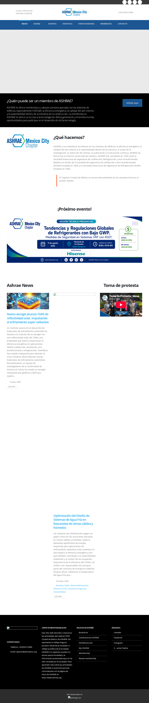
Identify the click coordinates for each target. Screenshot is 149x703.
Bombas (59, 585)
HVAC (64, 588)
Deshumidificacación (79, 585)
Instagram (118, 643)
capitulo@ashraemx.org (26, 652)
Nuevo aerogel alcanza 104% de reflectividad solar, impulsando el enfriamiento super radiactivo (28, 318)
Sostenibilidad (59, 592)
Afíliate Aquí (132, 103)
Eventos (52, 24)
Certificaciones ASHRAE (89, 637)
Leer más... (12, 387)
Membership (84, 653)
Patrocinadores (86, 24)
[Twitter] (129, 2)
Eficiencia (57, 588)
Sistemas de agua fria (77, 588)
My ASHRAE (84, 648)
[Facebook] (124, 2)
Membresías (106, 24)
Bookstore (83, 632)
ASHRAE (36, 24)
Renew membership (87, 658)
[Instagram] (135, 2)
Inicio (25, 24)
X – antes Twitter (121, 648)
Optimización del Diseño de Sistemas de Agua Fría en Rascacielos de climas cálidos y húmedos (73, 522)
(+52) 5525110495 (125, 12)
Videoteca (67, 24)
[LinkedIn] (140, 2)
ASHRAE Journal (85, 643)
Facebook (118, 637)
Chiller (67, 585)
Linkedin (117, 632)
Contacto (122, 24)
